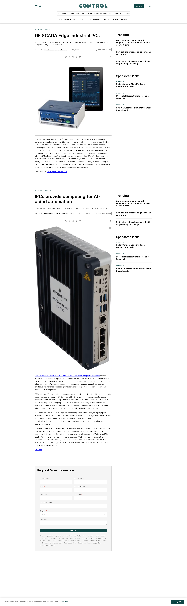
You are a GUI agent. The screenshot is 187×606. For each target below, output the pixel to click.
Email (42, 486)
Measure (124, 19)
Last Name (79, 479)
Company (43, 494)
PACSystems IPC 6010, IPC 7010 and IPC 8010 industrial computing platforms (67, 376)
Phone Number (79, 486)
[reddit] (77, 57)
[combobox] (73, 514)
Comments (44, 519)
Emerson (38, 450)
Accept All (177, 602)
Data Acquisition (111, 19)
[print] (111, 57)
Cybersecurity (95, 19)
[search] (40, 6)
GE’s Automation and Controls (55, 50)
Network (82, 19)
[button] (36, 6)
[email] (80, 57)
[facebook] (66, 57)
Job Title (78, 494)
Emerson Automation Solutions (56, 214)
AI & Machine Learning (68, 19)
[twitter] (73, 57)
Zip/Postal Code (46, 502)
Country (43, 511)
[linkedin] (70, 57)
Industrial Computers (43, 29)
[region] (93, 602)
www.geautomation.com (57, 172)
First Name (44, 479)
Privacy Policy (63, 601)
